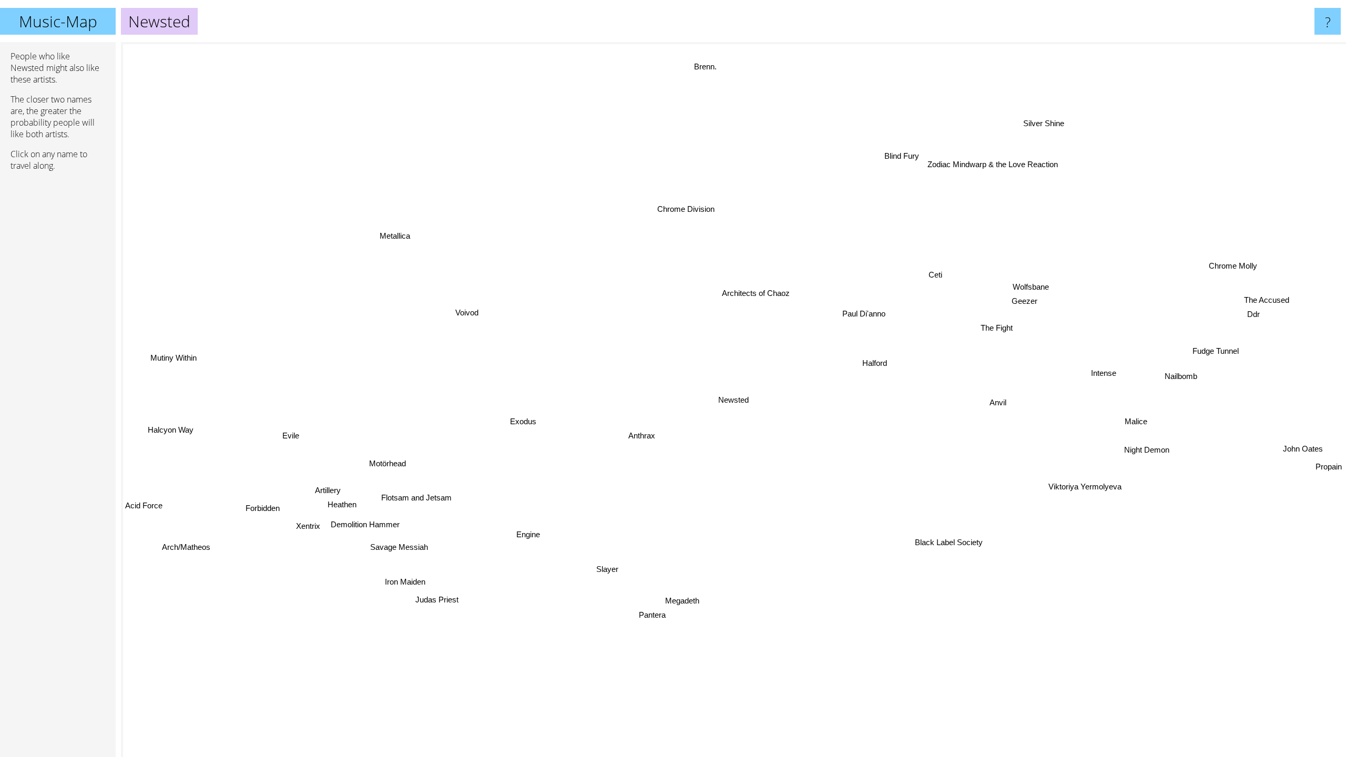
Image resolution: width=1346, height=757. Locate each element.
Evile (290, 437)
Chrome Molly (1234, 269)
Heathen (343, 506)
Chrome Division (686, 209)
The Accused (1265, 297)
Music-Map (58, 21)
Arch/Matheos (182, 540)
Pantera (656, 617)
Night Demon (1147, 450)
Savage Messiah (401, 548)
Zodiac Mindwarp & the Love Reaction (992, 164)
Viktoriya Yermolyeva (1085, 486)
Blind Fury (901, 156)
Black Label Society (936, 571)
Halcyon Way (170, 422)
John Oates (1305, 430)
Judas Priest (437, 602)
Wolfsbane (1030, 287)
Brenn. (727, 66)
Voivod (465, 314)
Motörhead (389, 467)
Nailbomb (1180, 374)
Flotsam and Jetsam (417, 499)
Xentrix (309, 528)
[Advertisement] (57, 340)
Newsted (733, 399)
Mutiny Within (175, 350)
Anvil (996, 403)
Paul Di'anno (862, 314)
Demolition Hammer (366, 525)
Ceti (935, 275)
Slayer (609, 570)
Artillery (328, 492)
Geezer (1023, 301)
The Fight (997, 328)
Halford (873, 363)
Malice (1133, 423)
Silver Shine (1043, 124)
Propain (1328, 445)
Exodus (524, 423)
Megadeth (680, 602)
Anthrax (643, 437)
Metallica (394, 237)
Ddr (1252, 310)
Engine (523, 531)
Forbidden (264, 510)
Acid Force (143, 486)
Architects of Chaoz (755, 294)
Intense (1103, 374)
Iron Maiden (407, 584)
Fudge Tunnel (1209, 342)
